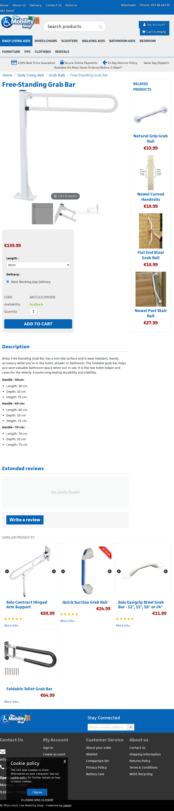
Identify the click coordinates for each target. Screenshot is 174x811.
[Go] (130, 727)
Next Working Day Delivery (30, 282)
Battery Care (95, 774)
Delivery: (13, 274)
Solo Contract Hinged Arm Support (26, 604)
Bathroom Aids (122, 41)
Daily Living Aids (16, 41)
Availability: (12, 304)
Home (4, 5)
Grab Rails (57, 75)
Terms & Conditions (143, 767)
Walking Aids (93, 41)
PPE (27, 51)
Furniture (11, 51)
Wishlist (91, 754)
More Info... (12, 625)
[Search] (101, 26)
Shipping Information (145, 754)
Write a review (25, 520)
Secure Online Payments (80, 63)
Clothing (43, 51)
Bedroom (148, 41)
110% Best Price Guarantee (36, 63)
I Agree (37, 792)
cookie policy (19, 777)
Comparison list (97, 761)
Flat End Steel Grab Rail (151, 255)
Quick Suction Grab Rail (85, 602)
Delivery (36, 5)
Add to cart (38, 324)
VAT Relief (7, 11)
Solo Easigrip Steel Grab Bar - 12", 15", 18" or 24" (141, 604)
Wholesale (128, 5)
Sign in (48, 748)
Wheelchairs (46, 41)
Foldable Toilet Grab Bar (29, 689)
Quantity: (11, 311)
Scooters (69, 41)
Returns (71, 5)
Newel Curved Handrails (150, 196)
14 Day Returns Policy (122, 63)
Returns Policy (139, 761)
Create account (54, 754)
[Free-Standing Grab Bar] (42, 213)
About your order (98, 748)
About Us (19, 5)
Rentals (62, 51)
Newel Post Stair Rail (151, 313)
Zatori (67, 805)
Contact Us (54, 5)
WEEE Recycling (141, 774)
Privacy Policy (96, 767)
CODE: (8, 297)
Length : (12, 258)
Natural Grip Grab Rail (150, 138)
